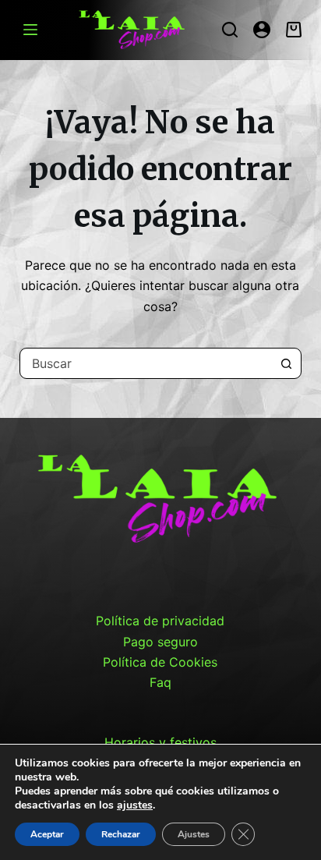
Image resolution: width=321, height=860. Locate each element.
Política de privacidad (160, 620)
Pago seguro (160, 641)
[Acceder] (261, 29)
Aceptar (47, 834)
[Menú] (30, 30)
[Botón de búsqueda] (286, 363)
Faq (160, 682)
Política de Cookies (160, 662)
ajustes (135, 805)
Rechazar (120, 834)
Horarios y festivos (160, 742)
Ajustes (194, 834)
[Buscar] (230, 29)
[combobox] (146, 363)
